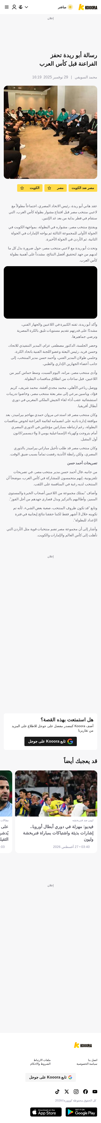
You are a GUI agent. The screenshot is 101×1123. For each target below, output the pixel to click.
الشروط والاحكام (40, 1063)
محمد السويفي (86, 77)
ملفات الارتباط (42, 1060)
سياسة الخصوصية (87, 1063)
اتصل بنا (92, 1060)
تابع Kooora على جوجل (47, 741)
